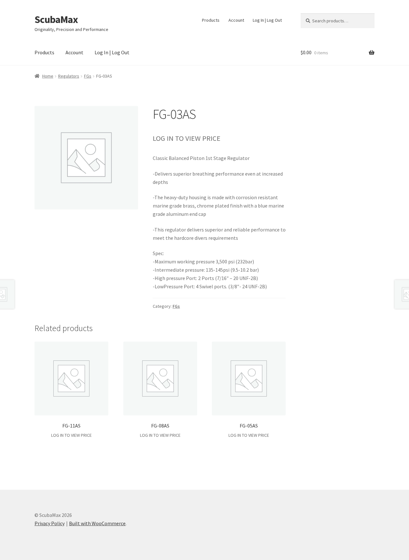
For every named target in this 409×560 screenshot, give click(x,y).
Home (47, 76)
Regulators (68, 76)
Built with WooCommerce (97, 523)
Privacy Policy (50, 523)
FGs (87, 76)
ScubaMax (56, 19)
